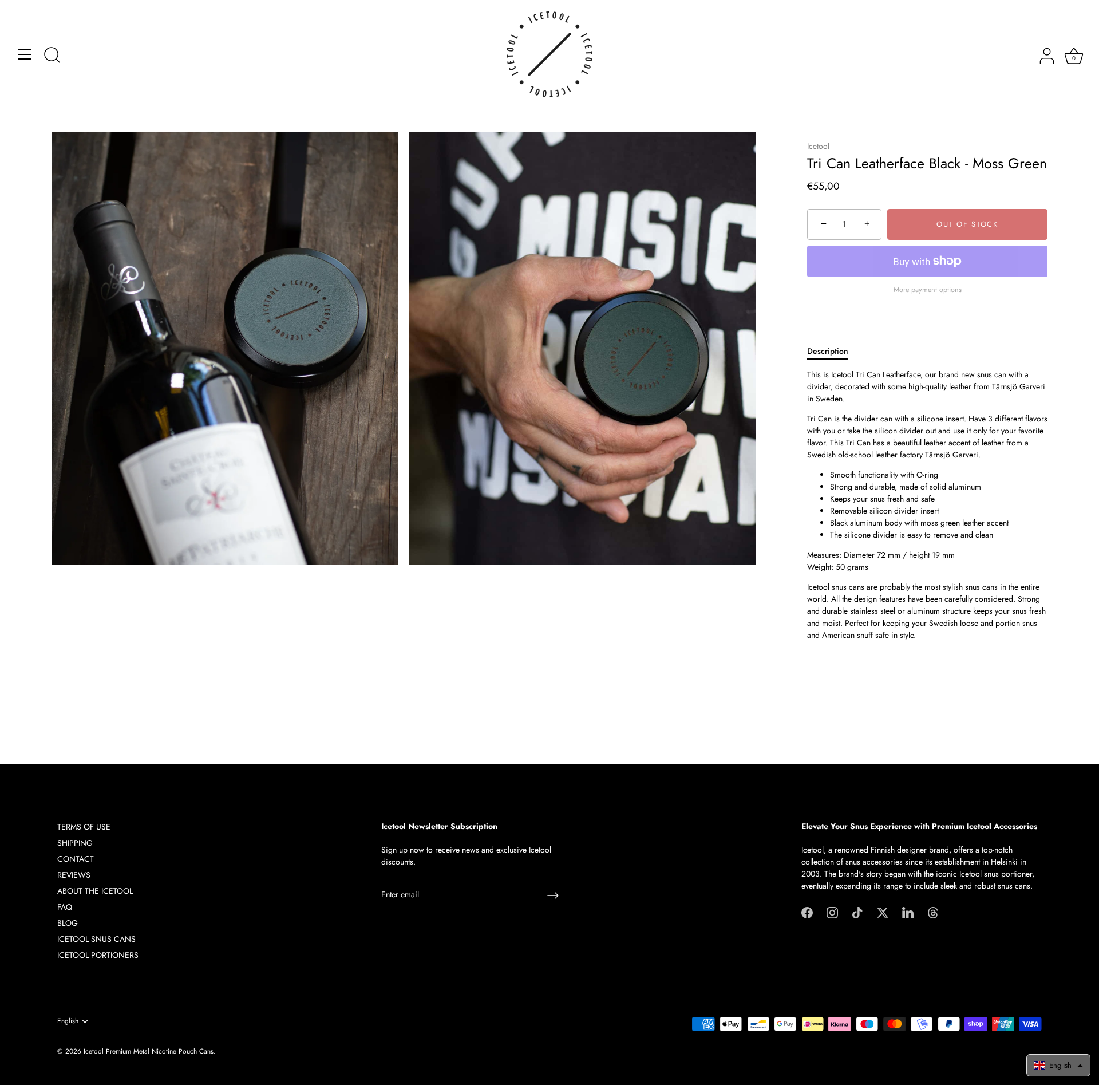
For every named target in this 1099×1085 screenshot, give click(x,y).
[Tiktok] (857, 911)
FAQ (64, 907)
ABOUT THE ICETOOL (95, 891)
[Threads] (933, 911)
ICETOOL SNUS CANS (96, 939)
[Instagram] (832, 911)
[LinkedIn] (908, 911)
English (67, 1021)
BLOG (67, 923)
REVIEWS (73, 875)
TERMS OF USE (83, 827)
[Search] (52, 56)
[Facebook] (807, 911)
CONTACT (75, 859)
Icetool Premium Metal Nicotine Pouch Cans (149, 1051)
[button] (1058, 1065)
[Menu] (25, 54)
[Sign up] (553, 895)
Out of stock (967, 224)
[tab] (833, 351)
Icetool (818, 146)
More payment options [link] (928, 290)
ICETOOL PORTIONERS (98, 955)
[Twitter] (882, 911)
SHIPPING (75, 843)
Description (827, 351)
